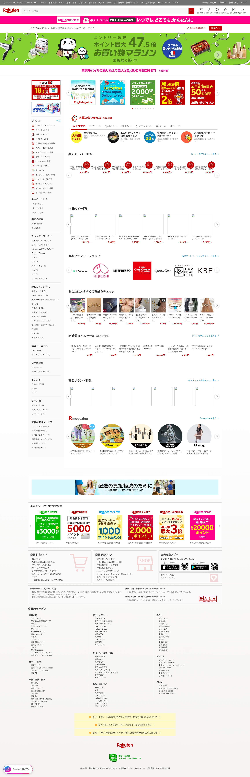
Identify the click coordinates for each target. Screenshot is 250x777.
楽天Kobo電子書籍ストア (41, 646)
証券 (68, 3)
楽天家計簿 (163, 675)
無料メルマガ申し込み (40, 568)
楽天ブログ (99, 700)
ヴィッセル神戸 (101, 731)
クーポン (35, 304)
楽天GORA (99, 660)
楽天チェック (164, 696)
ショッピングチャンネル (41, 321)
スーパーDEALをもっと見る (203, 154)
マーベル (35, 262)
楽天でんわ (99, 687)
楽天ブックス (36, 644)
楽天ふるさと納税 (39, 317)
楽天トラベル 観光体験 (104, 646)
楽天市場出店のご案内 (105, 559)
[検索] (191, 11)
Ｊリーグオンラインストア (41, 678)
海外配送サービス (39, 448)
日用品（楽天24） (39, 308)
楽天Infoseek (100, 690)
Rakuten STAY (100, 652)
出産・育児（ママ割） (40, 410)
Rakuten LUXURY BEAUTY (43, 249)
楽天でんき (163, 644)
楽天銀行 (34, 708)
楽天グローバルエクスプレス (42, 681)
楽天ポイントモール (166, 688)
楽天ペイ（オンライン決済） (42, 693)
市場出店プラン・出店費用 (107, 565)
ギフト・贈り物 (38, 405)
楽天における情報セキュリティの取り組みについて (145, 589)
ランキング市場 (38, 384)
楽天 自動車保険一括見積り (41, 724)
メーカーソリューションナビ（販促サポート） (115, 574)
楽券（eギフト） (38, 338)
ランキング (18, 3)
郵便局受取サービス (39, 431)
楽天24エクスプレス (134, 3)
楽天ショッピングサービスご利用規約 (46, 574)
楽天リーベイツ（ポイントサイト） (46, 300)
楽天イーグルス (101, 729)
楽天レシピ (163, 660)
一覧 (58, 120)
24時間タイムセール (40, 295)
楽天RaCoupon (37, 675)
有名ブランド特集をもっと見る (202, 380)
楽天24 (121, 3)
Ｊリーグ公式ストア (39, 278)
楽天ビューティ (165, 657)
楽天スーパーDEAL (39, 291)
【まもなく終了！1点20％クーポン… (142, 318)
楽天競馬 (98, 667)
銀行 (74, 3)
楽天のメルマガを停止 (54, 580)
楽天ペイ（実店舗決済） (106, 580)
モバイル (7, 3)
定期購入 (35, 329)
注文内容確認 (39, 580)
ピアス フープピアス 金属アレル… (158, 318)
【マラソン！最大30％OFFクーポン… (190, 318)
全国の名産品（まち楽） (41, 371)
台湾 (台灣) (163, 711)
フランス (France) (166, 716)
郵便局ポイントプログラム (42, 439)
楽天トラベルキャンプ (103, 649)
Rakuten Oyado (101, 654)
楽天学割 (35, 333)
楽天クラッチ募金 (168, 575)
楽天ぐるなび (164, 662)
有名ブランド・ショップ (41, 241)
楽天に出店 (234, 3)
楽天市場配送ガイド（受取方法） (45, 571)
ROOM (176, 3)
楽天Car (162, 665)
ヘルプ (244, 3)
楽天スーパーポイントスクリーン (172, 690)
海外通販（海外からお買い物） (44, 325)
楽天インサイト (165, 698)
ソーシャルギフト (39, 414)
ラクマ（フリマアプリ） (41, 355)
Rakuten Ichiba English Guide (43, 562)
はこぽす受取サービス (40, 435)
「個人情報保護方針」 (68, 597)
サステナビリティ (168, 578)
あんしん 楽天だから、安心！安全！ (208, 599)
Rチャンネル (100, 713)
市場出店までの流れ (105, 568)
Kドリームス (100, 670)
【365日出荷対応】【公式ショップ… (77, 318)
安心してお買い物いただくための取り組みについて (145, 597)
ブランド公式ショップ (40, 245)
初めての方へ (37, 559)
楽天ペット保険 (37, 732)
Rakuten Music (101, 723)
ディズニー (36, 257)
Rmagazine (36, 367)
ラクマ (101, 3)
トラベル (52, 3)
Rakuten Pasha (165, 693)
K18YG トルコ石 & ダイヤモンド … (175, 318)
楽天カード (35, 690)
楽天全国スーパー (38, 667)
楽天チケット (100, 721)
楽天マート (35, 665)
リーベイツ (111, 3)
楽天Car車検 (164, 667)
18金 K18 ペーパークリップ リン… (110, 318)
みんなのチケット (102, 726)
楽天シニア (163, 654)
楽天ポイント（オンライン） (108, 577)
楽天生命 (34, 721)
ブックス (82, 3)
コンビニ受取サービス (40, 426)
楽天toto (98, 662)
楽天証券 (34, 711)
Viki (96, 716)
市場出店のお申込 (104, 562)
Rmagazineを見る (208, 418)
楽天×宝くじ (100, 665)
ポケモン (35, 270)
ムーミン (35, 274)
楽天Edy (34, 698)
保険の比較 (35, 729)
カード (61, 3)
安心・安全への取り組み (41, 565)
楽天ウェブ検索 (101, 692)
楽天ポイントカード (166, 685)
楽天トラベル (100, 644)
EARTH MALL (37, 350)
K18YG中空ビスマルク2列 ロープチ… (207, 318)
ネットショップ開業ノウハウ (108, 571)
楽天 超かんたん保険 (39, 727)
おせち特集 (36, 228)
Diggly (34, 393)
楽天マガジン (100, 718)
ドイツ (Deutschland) (167, 719)
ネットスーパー (163, 3)
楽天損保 (34, 719)
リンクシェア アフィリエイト (106, 698)
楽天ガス (162, 646)
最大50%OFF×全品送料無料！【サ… (94, 318)
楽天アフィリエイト (103, 695)
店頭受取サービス (39, 443)
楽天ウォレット (37, 714)
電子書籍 (92, 3)
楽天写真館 (163, 670)
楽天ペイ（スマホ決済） (40, 696)
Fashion (43, 3)
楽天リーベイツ (37, 670)
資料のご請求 (117, 562)
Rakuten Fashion (38, 253)
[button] (209, 11)
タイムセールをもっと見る (204, 335)
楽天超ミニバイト (166, 701)
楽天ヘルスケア (165, 652)
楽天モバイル (100, 682)
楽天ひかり (99, 685)
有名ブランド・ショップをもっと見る (199, 256)
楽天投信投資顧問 (38, 716)
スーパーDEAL (31, 3)
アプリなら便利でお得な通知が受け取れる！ (178, 559)
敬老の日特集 (37, 224)
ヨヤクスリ (163, 649)
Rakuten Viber (100, 703)
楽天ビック (150, 3)
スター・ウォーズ (39, 266)
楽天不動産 (163, 673)
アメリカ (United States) (168, 714)
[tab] (79, 126)
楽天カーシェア (101, 657)
